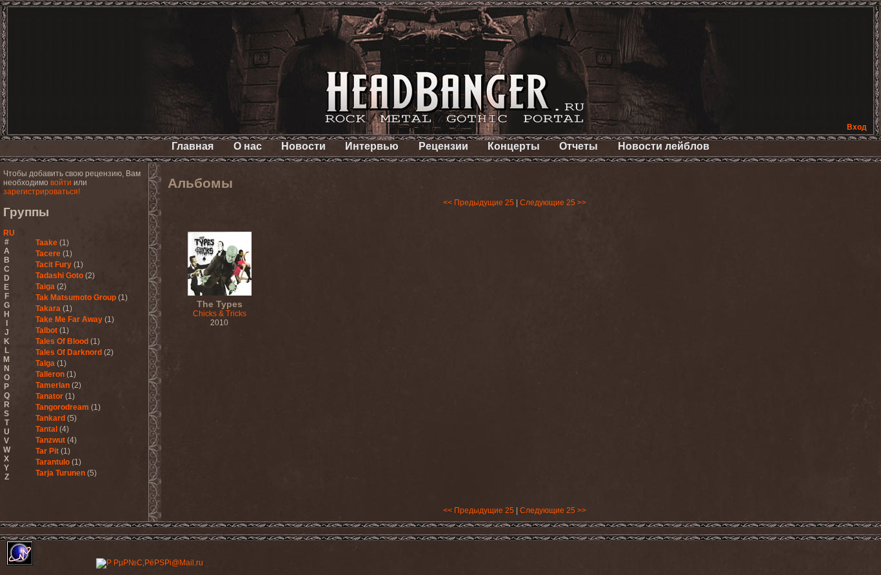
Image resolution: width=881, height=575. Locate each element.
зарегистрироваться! (41, 191)
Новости (303, 146)
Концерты (514, 146)
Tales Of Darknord (68, 352)
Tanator (49, 396)
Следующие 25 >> (553, 202)
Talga (45, 363)
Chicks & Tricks (219, 309)
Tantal (46, 429)
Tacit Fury (53, 264)
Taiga (45, 286)
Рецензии (443, 146)
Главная (192, 146)
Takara (48, 308)
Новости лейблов (663, 146)
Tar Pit (47, 451)
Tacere (48, 253)
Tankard (50, 418)
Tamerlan (52, 385)
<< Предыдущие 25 (478, 202)
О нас (247, 146)
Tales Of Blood (61, 341)
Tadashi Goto (59, 275)
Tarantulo (52, 462)
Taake (46, 242)
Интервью (372, 146)
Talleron (49, 374)
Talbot (46, 330)
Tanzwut (50, 440)
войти (61, 182)
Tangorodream (62, 407)
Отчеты (578, 146)
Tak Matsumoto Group (75, 297)
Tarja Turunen (60, 473)
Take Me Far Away (69, 319)
